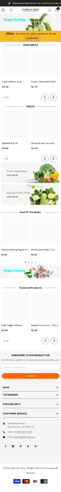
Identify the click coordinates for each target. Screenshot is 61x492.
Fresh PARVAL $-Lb (12, 81)
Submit (30, 375)
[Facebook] (5, 446)
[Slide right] (53, 97)
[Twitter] (35, 446)
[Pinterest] (20, 446)
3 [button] (32, 262)
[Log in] (49, 10)
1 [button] (25, 262)
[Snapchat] (28, 446)
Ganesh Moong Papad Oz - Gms (15, 249)
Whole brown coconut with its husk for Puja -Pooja (43, 143)
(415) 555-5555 (24, 432)
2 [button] (29, 262)
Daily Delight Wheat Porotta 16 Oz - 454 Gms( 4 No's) (15, 325)
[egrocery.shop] (30, 173)
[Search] (11, 10)
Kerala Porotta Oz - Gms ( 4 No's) (44, 325)
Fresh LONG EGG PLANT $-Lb (45, 81)
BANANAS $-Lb (10, 143)
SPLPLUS (30, 473)
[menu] (3, 10)
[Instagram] (13, 446)
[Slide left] (45, 97)
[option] (15, 237)
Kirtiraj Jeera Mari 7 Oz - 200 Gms (43, 249)
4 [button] (35, 262)
